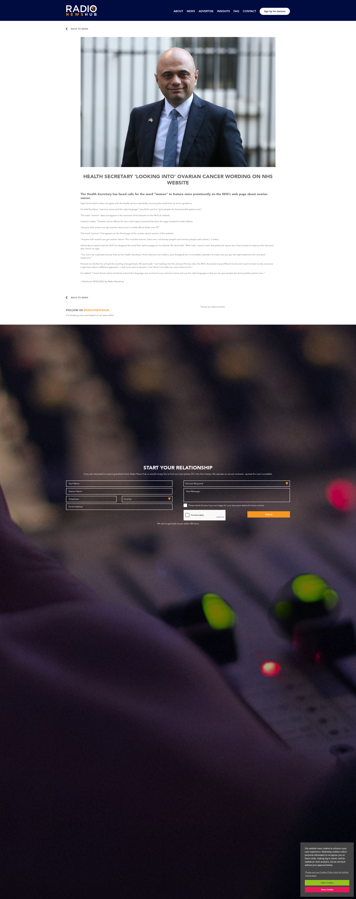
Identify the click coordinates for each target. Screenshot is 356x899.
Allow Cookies (327, 882)
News (191, 11)
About (178, 11)
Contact (249, 11)
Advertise (206, 11)
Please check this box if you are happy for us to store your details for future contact (226, 505)
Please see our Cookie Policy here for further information (327, 874)
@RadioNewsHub (96, 310)
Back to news (79, 29)
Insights (223, 11)
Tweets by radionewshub (212, 306)
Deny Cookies (327, 889)
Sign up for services (274, 11)
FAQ (236, 11)
